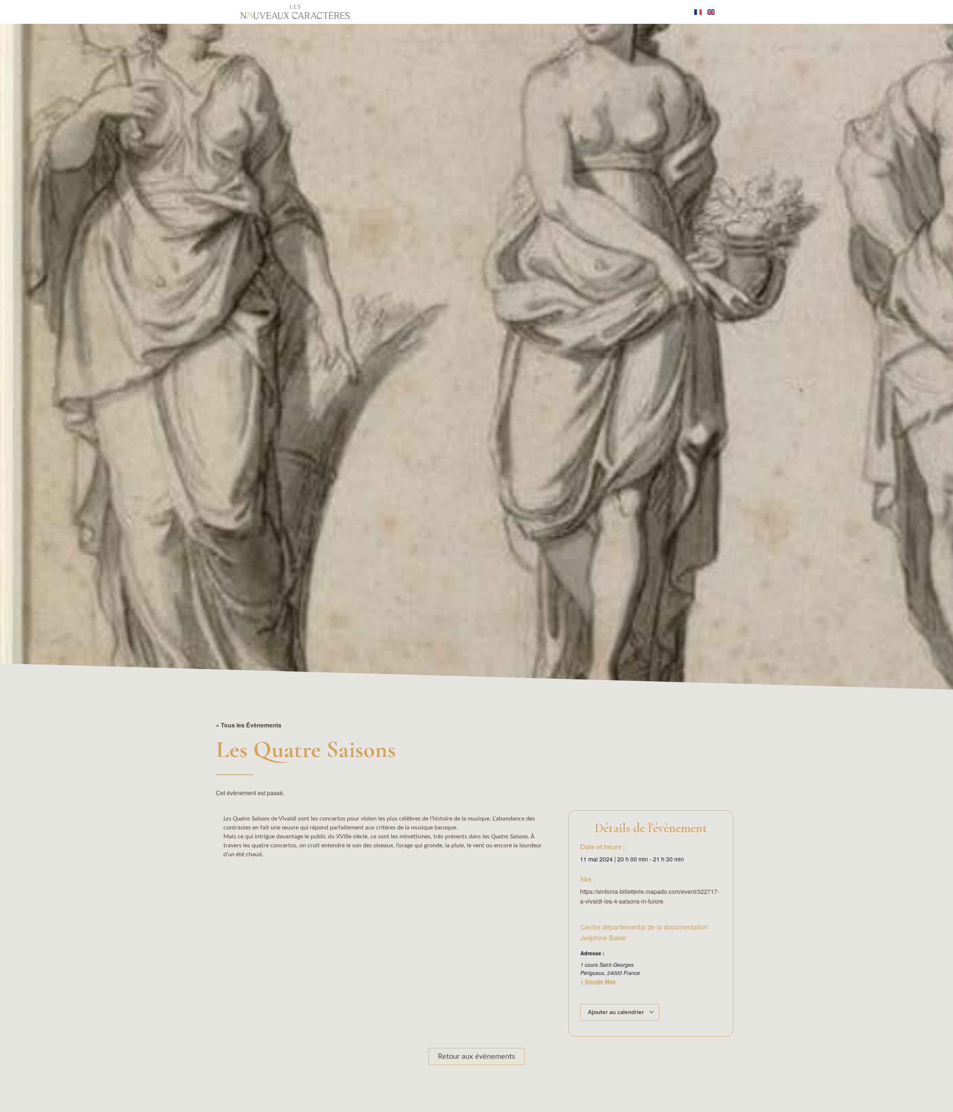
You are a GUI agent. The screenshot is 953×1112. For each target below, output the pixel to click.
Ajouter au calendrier (617, 1012)
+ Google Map (598, 981)
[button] (23, 1092)
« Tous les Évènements (248, 725)
